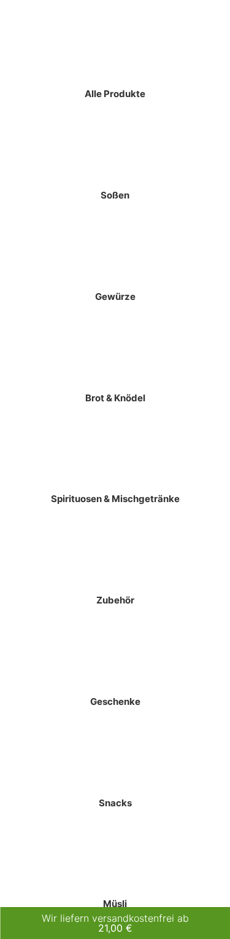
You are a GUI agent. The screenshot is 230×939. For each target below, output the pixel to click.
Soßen (115, 195)
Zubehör (115, 600)
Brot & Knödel (115, 398)
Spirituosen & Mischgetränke (115, 499)
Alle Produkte (115, 94)
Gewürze (115, 296)
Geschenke (115, 701)
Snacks (115, 803)
